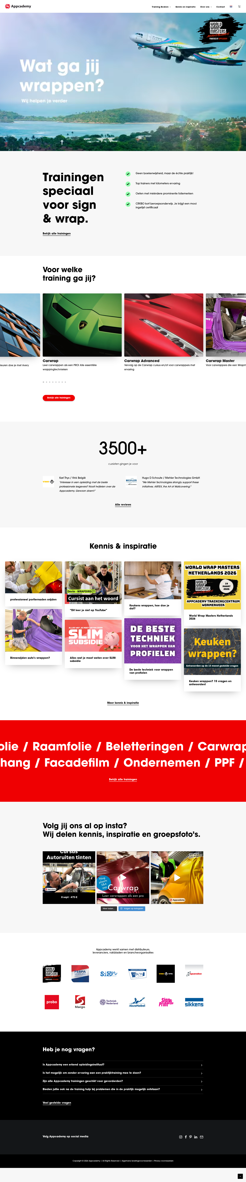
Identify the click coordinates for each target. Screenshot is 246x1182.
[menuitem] (161, 7)
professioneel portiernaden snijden (33, 608)
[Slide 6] (59, 382)
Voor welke (62, 270)
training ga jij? (69, 278)
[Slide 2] (46, 382)
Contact (220, 7)
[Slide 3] (49, 382)
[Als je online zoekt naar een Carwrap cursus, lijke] (177, 886)
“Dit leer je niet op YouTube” (88, 619)
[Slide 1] (44, 382)
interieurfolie (217, 361)
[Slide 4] (52, 382)
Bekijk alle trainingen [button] (58, 398)
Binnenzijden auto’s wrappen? (30, 666)
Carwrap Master (57, 361)
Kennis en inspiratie (186, 7)
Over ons (204, 7)
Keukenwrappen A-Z (141, 361)
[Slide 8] (65, 382)
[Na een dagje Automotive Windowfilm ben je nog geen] (69, 886)
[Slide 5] (56, 382)
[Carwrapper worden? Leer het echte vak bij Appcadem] (123, 886)
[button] (57, 234)
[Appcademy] (18, 6)
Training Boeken (160, 7)
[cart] (239, 6)
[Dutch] (230, 6)
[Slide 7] (62, 382)
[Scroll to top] (240, 1176)
